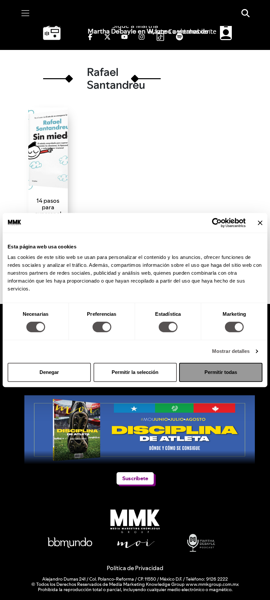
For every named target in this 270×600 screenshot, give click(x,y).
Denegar (49, 372)
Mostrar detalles (231, 351)
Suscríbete (135, 478)
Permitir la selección (135, 372)
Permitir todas (220, 372)
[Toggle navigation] (25, 13)
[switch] (102, 327)
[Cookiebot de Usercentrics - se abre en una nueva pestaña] (217, 223)
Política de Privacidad (135, 568)
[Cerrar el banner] (260, 222)
